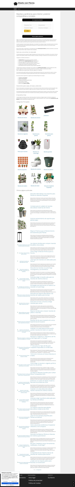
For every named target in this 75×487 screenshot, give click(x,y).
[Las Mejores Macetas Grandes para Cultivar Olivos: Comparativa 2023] (23, 375)
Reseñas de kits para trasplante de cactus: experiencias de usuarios (42, 321)
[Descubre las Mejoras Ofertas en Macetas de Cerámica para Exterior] (23, 436)
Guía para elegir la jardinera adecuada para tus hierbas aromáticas (42, 399)
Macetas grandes (48, 151)
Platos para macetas (22, 151)
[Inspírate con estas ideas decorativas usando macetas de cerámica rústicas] (23, 391)
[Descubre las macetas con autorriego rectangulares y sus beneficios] (23, 270)
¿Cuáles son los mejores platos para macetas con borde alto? (40, 461)
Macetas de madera (22, 186)
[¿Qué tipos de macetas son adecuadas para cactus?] (23, 262)
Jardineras (46, 115)
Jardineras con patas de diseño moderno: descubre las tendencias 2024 (42, 381)
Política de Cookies (35, 483)
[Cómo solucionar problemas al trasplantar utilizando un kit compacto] (23, 427)
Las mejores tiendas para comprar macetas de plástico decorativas (43, 244)
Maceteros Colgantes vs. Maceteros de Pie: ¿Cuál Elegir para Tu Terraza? (43, 337)
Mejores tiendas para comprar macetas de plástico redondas (42, 311)
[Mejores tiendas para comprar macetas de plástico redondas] (23, 313)
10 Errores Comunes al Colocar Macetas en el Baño (43, 354)
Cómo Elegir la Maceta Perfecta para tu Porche (41, 252)
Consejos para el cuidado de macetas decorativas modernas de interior (41, 207)
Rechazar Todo (14, 481)
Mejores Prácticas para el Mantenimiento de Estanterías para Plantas (42, 231)
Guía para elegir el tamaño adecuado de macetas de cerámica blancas (42, 278)
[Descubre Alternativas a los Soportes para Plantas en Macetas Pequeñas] (23, 200)
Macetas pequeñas (22, 169)
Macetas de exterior (35, 117)
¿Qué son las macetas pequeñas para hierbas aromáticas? (41, 416)
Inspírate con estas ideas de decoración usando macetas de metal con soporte (42, 329)
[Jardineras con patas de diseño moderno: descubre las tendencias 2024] (23, 383)
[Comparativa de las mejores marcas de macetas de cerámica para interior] (23, 455)
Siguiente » (39, 469)
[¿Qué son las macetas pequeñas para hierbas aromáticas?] (23, 418)
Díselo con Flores (26, 3)
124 (37, 469)
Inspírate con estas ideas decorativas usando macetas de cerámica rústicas (41, 389)
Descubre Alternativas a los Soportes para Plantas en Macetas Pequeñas (42, 194)
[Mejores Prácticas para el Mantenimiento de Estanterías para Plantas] (23, 237)
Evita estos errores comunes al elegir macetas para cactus (41, 302)
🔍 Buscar (27, 30)
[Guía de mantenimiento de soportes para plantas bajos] (23, 224)
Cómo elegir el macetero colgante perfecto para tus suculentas (43, 364)
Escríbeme (51, 478)
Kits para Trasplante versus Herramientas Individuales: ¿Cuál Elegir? (42, 444)
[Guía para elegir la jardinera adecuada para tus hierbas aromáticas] (23, 400)
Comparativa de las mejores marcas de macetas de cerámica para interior (41, 453)
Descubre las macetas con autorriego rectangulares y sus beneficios (41, 268)
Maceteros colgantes (23, 134)
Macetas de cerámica (36, 169)
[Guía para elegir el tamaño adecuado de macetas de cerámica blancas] (23, 279)
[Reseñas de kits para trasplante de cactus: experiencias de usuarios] (23, 322)
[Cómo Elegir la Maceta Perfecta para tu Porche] (23, 253)
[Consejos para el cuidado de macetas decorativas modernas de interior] (23, 212)
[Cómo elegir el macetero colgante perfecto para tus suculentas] (23, 365)
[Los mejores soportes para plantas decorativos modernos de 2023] (23, 409)
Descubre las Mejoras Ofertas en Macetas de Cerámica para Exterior (42, 435)
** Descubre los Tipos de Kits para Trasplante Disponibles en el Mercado (41, 346)
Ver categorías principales (37, 19)
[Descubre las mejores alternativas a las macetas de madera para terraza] (23, 295)
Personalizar (5, 481)
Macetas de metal (35, 185)
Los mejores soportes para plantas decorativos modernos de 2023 (40, 408)
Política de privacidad (35, 480)
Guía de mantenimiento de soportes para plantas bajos (42, 219)
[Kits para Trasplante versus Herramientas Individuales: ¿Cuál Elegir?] (23, 446)
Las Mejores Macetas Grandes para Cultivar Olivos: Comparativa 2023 (43, 373)
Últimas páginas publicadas (37, 36)
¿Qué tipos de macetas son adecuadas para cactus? (43, 260)
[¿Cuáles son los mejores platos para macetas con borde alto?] (23, 463)
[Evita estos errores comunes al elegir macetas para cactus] (23, 304)
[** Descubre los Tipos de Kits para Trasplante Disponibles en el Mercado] (23, 348)
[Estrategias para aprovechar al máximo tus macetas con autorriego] (23, 287)
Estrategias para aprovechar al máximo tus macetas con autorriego (42, 286)
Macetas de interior (22, 117)
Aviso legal (32, 478)
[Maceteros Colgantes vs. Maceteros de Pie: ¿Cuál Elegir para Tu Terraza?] (23, 339)
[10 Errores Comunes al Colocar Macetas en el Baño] (23, 356)
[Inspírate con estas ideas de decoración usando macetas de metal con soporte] (23, 331)
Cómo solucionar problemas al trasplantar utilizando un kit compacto (42, 425)
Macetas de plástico (48, 169)
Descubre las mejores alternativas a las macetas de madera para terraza (41, 294)
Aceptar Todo (10, 483)
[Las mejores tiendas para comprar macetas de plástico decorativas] (23, 245)
